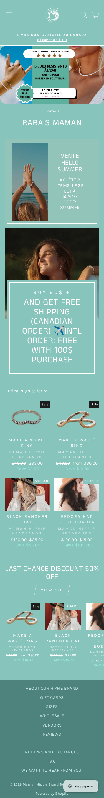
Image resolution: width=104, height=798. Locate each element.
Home (50, 111)
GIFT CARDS (52, 697)
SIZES (52, 706)
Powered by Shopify (52, 793)
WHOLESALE (52, 715)
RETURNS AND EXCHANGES (52, 752)
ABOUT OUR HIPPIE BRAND (52, 688)
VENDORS (52, 725)
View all (52, 590)
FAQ (52, 761)
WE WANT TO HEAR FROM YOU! (52, 770)
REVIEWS (52, 734)
